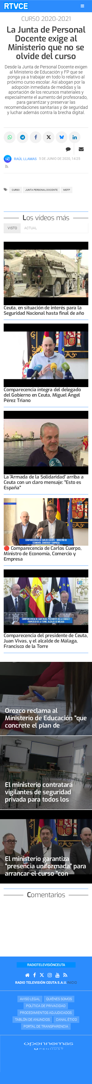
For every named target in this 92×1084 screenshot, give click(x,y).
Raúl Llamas (25, 159)
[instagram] (50, 975)
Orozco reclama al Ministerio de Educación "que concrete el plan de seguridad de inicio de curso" (46, 721)
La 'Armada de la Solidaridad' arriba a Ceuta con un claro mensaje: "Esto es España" (44, 482)
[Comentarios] (68, 149)
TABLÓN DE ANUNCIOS (32, 1019)
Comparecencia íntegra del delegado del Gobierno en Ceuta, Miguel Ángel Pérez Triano (42, 395)
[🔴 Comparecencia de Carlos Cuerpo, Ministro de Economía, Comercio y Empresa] (46, 522)
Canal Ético (66, 1019)
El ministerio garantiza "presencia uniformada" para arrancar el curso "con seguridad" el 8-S (45, 870)
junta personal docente (41, 190)
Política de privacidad (46, 1006)
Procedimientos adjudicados (46, 1013)
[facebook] (34, 975)
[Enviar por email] (81, 149)
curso (16, 190)
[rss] (7, 167)
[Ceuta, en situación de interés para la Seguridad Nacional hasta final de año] (46, 273)
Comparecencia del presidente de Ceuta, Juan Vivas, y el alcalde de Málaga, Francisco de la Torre (46, 640)
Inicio (72, 982)
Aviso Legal (30, 999)
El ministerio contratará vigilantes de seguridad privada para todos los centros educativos (39, 796)
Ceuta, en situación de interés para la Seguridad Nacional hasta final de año (44, 310)
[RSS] (65, 975)
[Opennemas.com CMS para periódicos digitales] (48, 1046)
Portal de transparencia (46, 1026)
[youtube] (57, 975)
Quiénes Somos (59, 999)
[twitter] (41, 975)
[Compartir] (9, 137)
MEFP (66, 190)
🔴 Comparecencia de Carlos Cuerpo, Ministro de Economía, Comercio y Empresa (42, 553)
